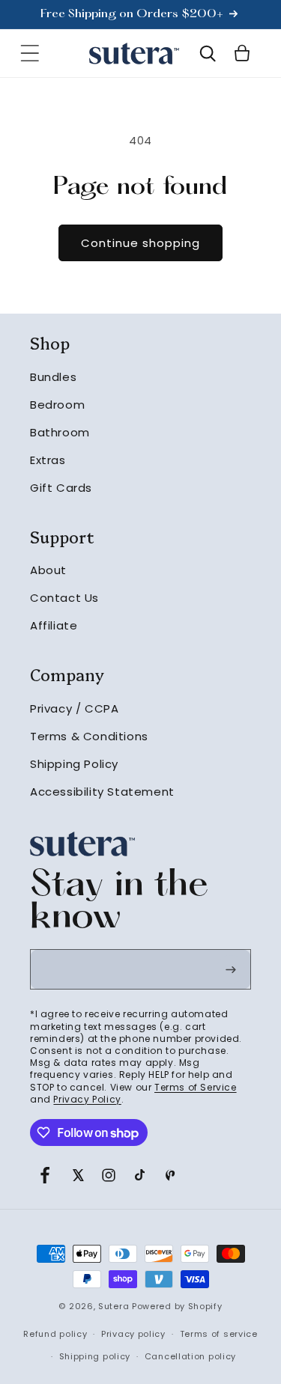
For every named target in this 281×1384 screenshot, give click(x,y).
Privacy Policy (87, 1099)
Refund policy (55, 1334)
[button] (29, 53)
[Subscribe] (231, 969)
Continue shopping (140, 243)
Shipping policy (95, 1356)
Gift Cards (61, 488)
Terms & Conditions (89, 736)
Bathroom (60, 432)
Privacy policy (133, 1334)
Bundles (53, 377)
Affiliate (53, 625)
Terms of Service (195, 1087)
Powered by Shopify (177, 1306)
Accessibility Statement (102, 791)
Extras (48, 460)
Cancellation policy (190, 1356)
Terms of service (219, 1334)
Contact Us (64, 598)
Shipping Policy (74, 764)
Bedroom (57, 404)
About (48, 570)
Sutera (113, 1306)
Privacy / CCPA (74, 708)
